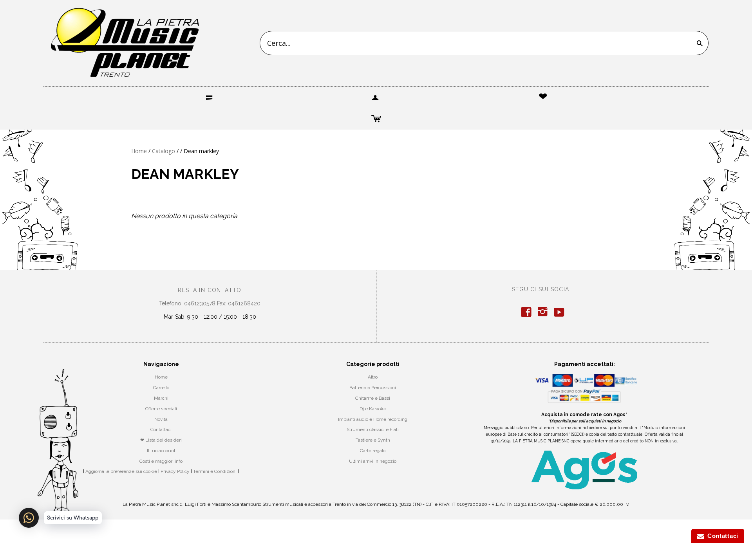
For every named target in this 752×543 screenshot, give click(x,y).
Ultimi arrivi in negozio (372, 461)
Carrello (161, 387)
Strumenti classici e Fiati (373, 429)
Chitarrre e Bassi (372, 398)
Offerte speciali (161, 408)
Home (139, 151)
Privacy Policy (175, 471)
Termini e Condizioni (215, 471)
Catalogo (163, 151)
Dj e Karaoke (373, 408)
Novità (161, 419)
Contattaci (161, 429)
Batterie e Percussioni (372, 387)
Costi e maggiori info (161, 461)
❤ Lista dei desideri (161, 440)
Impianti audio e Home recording (372, 419)
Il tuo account (161, 450)
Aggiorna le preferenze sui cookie (121, 471)
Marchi (161, 398)
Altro (373, 377)
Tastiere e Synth (373, 440)
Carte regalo (372, 450)
